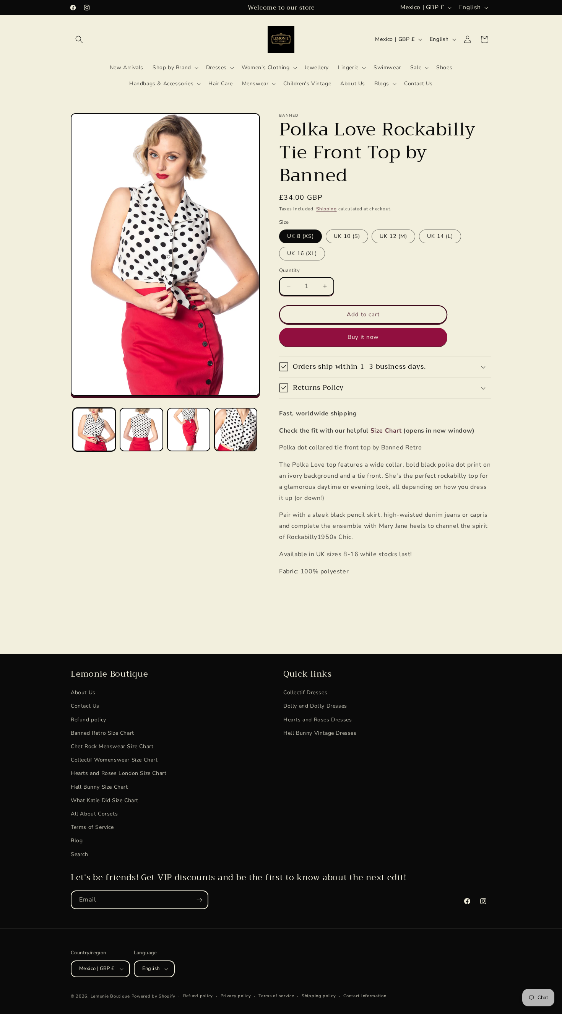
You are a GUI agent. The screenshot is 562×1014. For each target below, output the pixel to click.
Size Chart (386, 430)
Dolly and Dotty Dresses (315, 706)
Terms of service (276, 996)
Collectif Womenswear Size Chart (114, 759)
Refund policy (88, 719)
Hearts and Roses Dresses (317, 719)
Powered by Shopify (154, 996)
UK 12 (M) (393, 236)
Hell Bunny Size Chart (99, 787)
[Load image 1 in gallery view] (94, 429)
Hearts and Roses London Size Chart (118, 773)
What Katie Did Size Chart (104, 800)
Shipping (326, 209)
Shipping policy (319, 996)
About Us (83, 692)
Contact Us (85, 706)
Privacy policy (236, 996)
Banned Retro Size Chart (102, 733)
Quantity (289, 270)
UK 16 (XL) (302, 253)
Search (79, 854)
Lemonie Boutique (110, 996)
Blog (77, 840)
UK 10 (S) (347, 236)
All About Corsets (94, 813)
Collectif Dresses (305, 692)
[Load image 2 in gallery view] (141, 429)
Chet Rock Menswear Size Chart (112, 746)
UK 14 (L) (440, 236)
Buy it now (363, 337)
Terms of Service (92, 827)
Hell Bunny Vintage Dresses (320, 733)
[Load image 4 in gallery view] (235, 429)
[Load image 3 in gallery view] (188, 429)
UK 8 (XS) (300, 236)
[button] (79, 39)
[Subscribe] (199, 899)
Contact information (364, 996)
